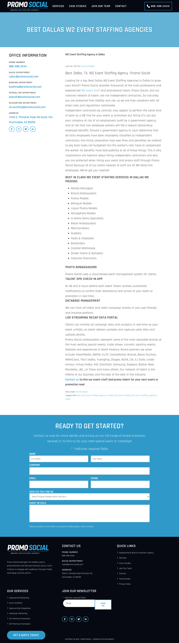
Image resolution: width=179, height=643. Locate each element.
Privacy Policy (125, 584)
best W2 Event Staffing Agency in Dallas (96, 395)
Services (123, 558)
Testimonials (124, 578)
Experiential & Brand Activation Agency (136, 552)
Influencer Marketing (18, 613)
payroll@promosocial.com (24, 97)
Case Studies (125, 563)
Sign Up (103, 604)
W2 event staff (90, 91)
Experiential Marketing (19, 597)
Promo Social (82, 391)
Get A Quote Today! (26, 635)
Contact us (72, 380)
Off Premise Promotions (20, 623)
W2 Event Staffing (123, 395)
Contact (122, 573)
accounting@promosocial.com (27, 107)
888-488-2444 (160, 6)
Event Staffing (15, 603)
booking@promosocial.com (25, 87)
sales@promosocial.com (23, 77)
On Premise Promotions (19, 618)
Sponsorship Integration (20, 608)
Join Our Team (125, 568)
